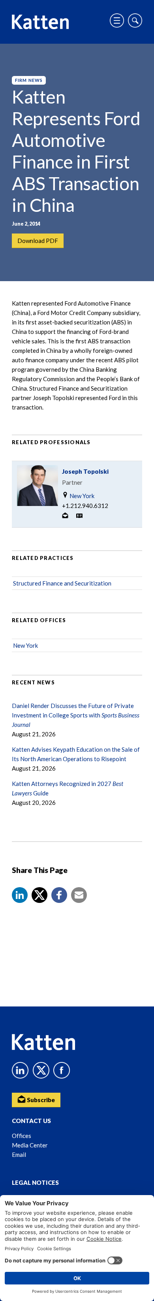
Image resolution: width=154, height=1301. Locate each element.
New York (81, 495)
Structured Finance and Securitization (62, 583)
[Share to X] (39, 895)
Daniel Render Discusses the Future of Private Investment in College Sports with (75, 715)
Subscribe (40, 1099)
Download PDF (37, 240)
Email (19, 1154)
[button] (20, 895)
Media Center (30, 1145)
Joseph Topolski (85, 471)
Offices (21, 1135)
